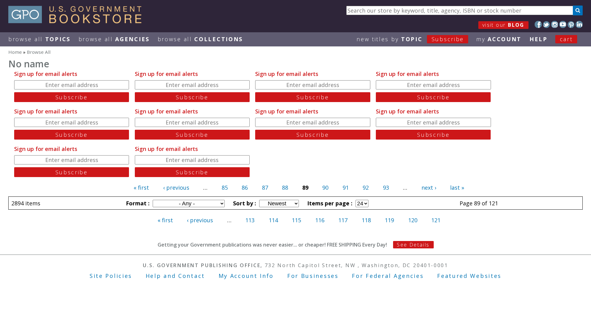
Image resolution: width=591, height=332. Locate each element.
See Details (413, 244)
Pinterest (571, 24)
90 (325, 187)
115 (296, 220)
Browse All (39, 39)
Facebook (538, 24)
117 (343, 220)
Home (15, 52)
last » (457, 187)
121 (435, 220)
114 (273, 220)
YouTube (562, 24)
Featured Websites (469, 275)
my (498, 39)
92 (366, 187)
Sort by (244, 203)
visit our (503, 25)
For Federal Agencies (388, 275)
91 (346, 187)
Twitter (546, 24)
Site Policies (111, 275)
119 (389, 220)
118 (366, 220)
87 (265, 187)
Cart (566, 39)
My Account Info (246, 275)
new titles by (410, 39)
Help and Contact (175, 275)
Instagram (554, 24)
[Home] (77, 21)
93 (386, 187)
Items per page (329, 203)
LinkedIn (579, 24)
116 (319, 220)
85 (225, 187)
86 (245, 187)
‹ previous (176, 187)
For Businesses (313, 275)
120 (412, 220)
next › (428, 187)
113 (250, 220)
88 (285, 187)
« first (141, 187)
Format (137, 203)
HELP (538, 39)
